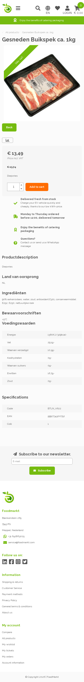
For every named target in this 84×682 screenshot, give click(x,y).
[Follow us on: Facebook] (11, 562)
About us (7, 612)
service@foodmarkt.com (21, 542)
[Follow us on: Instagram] (18, 562)
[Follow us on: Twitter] (24, 562)
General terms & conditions (17, 606)
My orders (7, 656)
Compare (7, 632)
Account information (13, 662)
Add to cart (37, 187)
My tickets (8, 650)
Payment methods (12, 594)
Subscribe (44, 470)
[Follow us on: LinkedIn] (4, 562)
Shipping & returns (12, 582)
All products (8, 638)
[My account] (67, 8)
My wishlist (8, 644)
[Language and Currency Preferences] (48, 8)
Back (9, 127)
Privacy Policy (9, 600)
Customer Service (12, 588)
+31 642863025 (16, 536)
